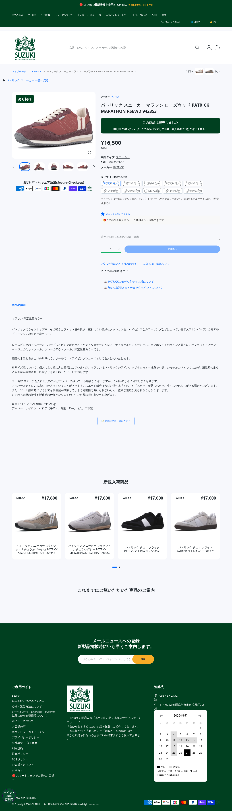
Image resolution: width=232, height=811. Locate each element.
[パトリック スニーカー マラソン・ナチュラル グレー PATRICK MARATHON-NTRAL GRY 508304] (89, 521)
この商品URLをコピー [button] (117, 271)
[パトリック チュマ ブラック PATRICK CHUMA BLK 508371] (142, 521)
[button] (94, 167)
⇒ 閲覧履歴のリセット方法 (140, 5)
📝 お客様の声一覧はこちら (116, 421)
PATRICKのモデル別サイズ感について (131, 281)
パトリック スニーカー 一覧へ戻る (27, 80)
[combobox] (135, 47)
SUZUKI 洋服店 (28, 798)
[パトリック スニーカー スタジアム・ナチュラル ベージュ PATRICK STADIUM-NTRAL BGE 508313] (36, 521)
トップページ (19, 71)
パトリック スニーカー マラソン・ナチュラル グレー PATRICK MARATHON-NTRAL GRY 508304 (90, 549)
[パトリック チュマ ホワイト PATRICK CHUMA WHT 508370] (195, 521)
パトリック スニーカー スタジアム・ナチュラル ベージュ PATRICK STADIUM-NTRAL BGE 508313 (36, 549)
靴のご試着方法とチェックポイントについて (135, 287)
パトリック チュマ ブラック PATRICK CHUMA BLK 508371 (142, 549)
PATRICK (36, 71)
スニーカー (123, 157)
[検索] (197, 47)
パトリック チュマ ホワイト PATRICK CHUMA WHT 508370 (195, 549)
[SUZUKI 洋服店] (25, 48)
